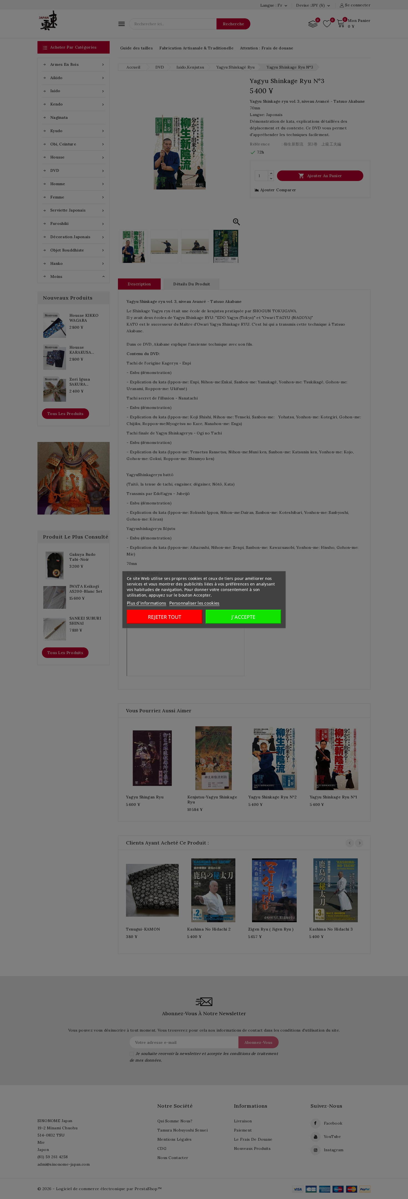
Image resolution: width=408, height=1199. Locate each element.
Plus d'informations (146, 602)
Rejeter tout (164, 616)
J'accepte (243, 616)
